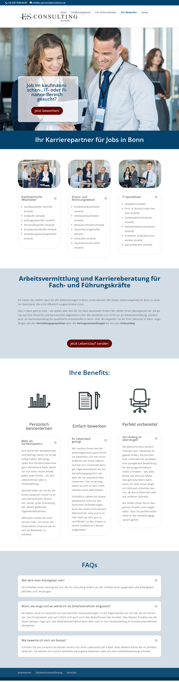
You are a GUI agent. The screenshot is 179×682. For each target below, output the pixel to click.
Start (64, 12)
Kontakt (65, 20)
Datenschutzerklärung (49, 672)
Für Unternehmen (105, 12)
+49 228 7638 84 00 (17, 2)
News (144, 12)
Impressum (24, 672)
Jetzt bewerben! (47, 110)
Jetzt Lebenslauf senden (89, 343)
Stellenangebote (81, 12)
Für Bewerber (129, 12)
